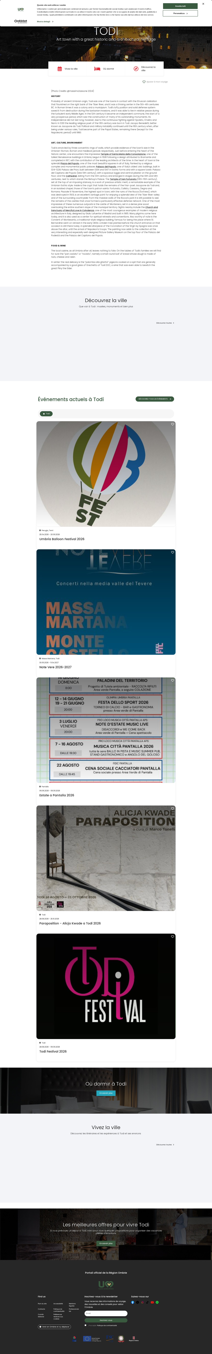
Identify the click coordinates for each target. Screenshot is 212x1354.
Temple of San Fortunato (123, 179)
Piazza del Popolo (70, 163)
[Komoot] (157, 1302)
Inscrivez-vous (106, 1320)
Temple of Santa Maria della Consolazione (123, 154)
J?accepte (102, 1325)
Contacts (41, 1309)
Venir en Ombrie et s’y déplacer (55, 1327)
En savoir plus (106, 1093)
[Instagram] (142, 1302)
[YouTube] (152, 1302)
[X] (137, 1302)
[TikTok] (147, 1302)
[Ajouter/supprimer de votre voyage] (52, 331)
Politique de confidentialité (58, 1310)
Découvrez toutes (164, 323)
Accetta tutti (180, 6)
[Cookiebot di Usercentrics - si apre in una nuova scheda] (21, 21)
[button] (58, 1316)
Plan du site (42, 1304)
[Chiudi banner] (203, 4)
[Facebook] (132, 1302)
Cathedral (71, 175)
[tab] (46, 413)
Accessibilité (58, 1304)
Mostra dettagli (43, 21)
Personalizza (179, 13)
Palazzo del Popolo (106, 166)
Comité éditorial (41, 1315)
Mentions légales (72, 1305)
